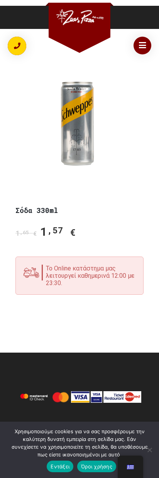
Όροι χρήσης (96, 466)
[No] (149, 450)
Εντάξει (60, 466)
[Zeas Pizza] (79, 17)
